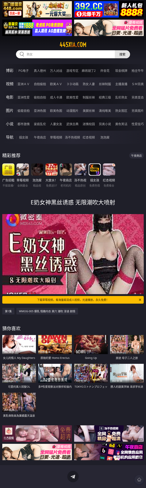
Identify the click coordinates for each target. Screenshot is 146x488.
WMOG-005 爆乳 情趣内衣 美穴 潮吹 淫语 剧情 (47, 311)
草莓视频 (56, 137)
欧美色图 (56, 111)
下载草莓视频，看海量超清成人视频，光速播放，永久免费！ (73, 300)
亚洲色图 (40, 111)
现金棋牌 (121, 71)
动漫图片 (72, 111)
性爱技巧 (138, 124)
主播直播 (121, 84)
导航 (9, 137)
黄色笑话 (121, 124)
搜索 (122, 54)
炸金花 (105, 71)
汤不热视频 (72, 137)
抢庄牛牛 (138, 71)
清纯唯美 (105, 111)
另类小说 (105, 124)
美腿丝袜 (89, 111)
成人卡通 (56, 97)
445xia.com (73, 44)
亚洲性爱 (23, 97)
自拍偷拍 (40, 84)
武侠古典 (72, 124)
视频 (9, 83)
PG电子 (23, 71)
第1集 (8, 311)
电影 (9, 97)
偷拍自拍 (40, 97)
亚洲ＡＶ (23, 84)
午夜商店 (40, 137)
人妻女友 (56, 124)
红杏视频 (89, 137)
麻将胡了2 (89, 71)
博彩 (9, 70)
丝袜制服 (105, 84)
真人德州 (40, 71)
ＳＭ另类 (138, 84)
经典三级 (105, 97)
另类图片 (138, 111)
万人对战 (56, 71)
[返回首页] (139, 479)
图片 (9, 110)
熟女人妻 (89, 84)
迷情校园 (89, 124)
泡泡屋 (105, 137)
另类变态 (138, 97)
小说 (9, 123)
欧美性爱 (72, 97)
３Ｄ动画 (72, 84)
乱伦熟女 (121, 97)
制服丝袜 (89, 97)
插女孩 (23, 137)
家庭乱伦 (40, 124)
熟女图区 (121, 111)
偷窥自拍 (23, 111)
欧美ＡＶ (56, 84)
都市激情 (23, 124)
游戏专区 (72, 71)
